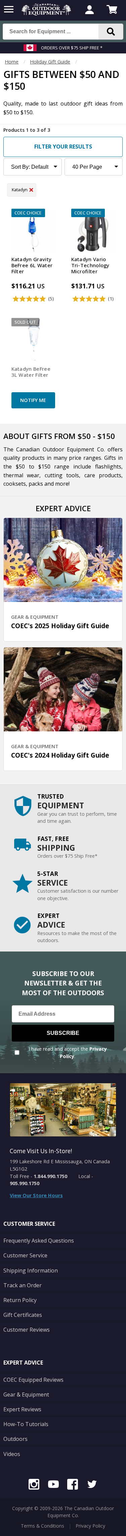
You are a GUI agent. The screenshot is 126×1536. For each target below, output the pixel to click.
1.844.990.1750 (50, 1176)
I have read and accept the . (68, 1052)
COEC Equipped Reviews (33, 1379)
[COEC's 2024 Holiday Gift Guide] (63, 689)
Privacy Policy (90, 1526)
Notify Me (33, 400)
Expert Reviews (22, 1409)
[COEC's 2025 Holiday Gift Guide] (63, 560)
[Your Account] (89, 10)
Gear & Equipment (26, 1394)
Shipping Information (30, 1270)
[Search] (110, 32)
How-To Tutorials (25, 1424)
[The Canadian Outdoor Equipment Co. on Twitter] (92, 1485)
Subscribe (63, 1033)
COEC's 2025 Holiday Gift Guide (60, 625)
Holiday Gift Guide (50, 61)
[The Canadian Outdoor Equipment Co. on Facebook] (72, 1485)
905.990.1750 (24, 1183)
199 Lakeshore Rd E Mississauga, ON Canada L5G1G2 (60, 1165)
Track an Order (22, 1285)
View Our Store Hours (36, 1195)
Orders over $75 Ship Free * (71, 48)
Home (11, 61)
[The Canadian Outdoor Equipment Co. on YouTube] (53, 1485)
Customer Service (25, 1255)
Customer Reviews (26, 1329)
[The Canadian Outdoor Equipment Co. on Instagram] (34, 1485)
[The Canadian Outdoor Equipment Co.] (46, 13)
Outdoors (15, 1439)
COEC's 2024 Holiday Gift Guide (60, 755)
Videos (11, 1454)
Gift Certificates (22, 1315)
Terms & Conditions (42, 1526)
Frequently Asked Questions (38, 1240)
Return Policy (20, 1300)
